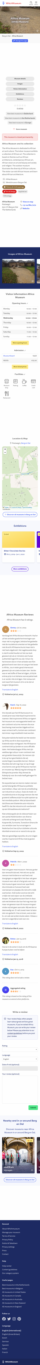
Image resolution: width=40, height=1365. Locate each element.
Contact (5, 1254)
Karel (12, 704)
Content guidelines (9, 1269)
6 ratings (20, 108)
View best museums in (20, 113)
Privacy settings (8, 1246)
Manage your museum (11, 1232)
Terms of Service (8, 1236)
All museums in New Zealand (13, 1303)
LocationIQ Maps (16, 507)
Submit (33, 1107)
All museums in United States (14, 1292)
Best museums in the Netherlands (15, 1284)
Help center (7, 1265)
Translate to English (10, 689)
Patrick (13, 861)
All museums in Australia (12, 1299)
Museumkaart (9, 355)
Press (4, 1250)
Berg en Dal (13, 207)
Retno (12, 938)
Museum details (20, 79)
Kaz (11, 969)
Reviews (20, 99)
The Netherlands (9, 209)
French (5, 1352)
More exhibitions (20, 569)
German (5, 1341)
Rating (4, 1045)
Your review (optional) (10, 1073)
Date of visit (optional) (10, 1064)
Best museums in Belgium (12, 1288)
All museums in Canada (11, 1295)
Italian (4, 1348)
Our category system (10, 1273)
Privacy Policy (7, 1239)
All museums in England (12, 1306)
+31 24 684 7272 (29, 205)
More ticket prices (20, 367)
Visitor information (20, 89)
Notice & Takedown (9, 1243)
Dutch (4, 1337)
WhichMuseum (13, 3)
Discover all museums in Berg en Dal (21, 514)
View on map (28, 201)
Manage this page (21, 41)
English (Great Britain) (11, 1334)
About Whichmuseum (11, 1228)
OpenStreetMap (27, 507)
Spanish (5, 1345)
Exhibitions (20, 94)
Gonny (13, 627)
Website (26, 208)
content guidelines (14, 1033)
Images (20, 84)
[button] (5, 449)
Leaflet (6, 507)
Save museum (21, 129)
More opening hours (20, 343)
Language (6, 1055)
